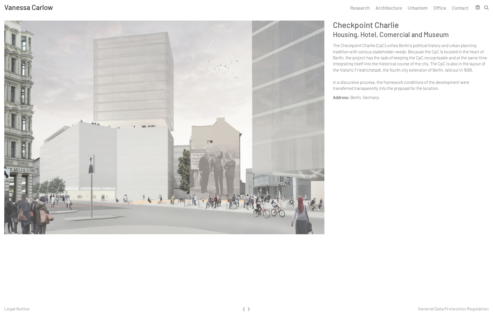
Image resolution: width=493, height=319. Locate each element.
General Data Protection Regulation (453, 308)
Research (360, 8)
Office (439, 8)
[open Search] (486, 7)
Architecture (388, 8)
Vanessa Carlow (28, 7)
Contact (460, 8)
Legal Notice (17, 308)
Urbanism (418, 8)
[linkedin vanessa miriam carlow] (480, 7)
